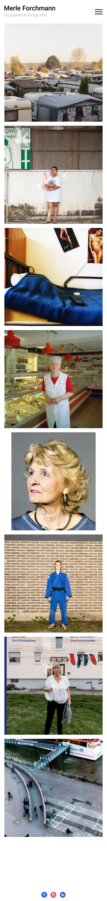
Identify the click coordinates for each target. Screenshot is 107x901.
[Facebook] (44, 895)
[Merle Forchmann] (29, 8)
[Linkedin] (63, 895)
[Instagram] (53, 895)
